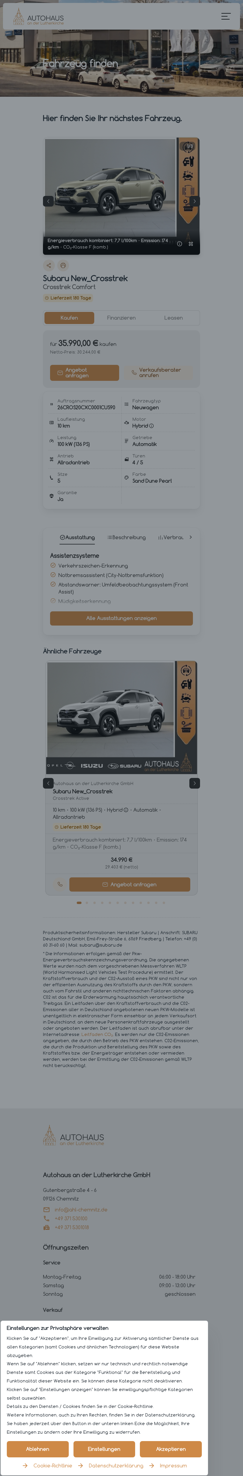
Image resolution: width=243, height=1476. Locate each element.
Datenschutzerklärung (116, 1466)
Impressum (173, 1466)
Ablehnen (37, 1449)
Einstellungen (104, 1449)
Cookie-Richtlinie (52, 1466)
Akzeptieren (171, 1449)
